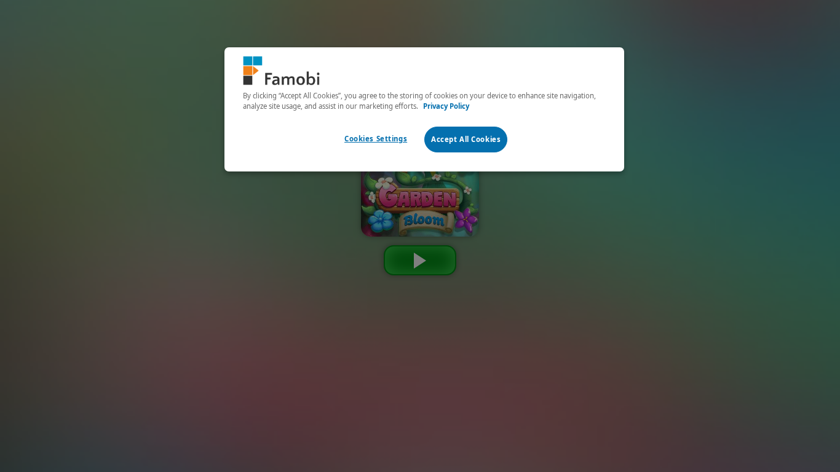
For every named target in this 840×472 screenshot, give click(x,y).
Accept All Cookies (466, 139)
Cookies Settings (375, 138)
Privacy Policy (446, 106)
